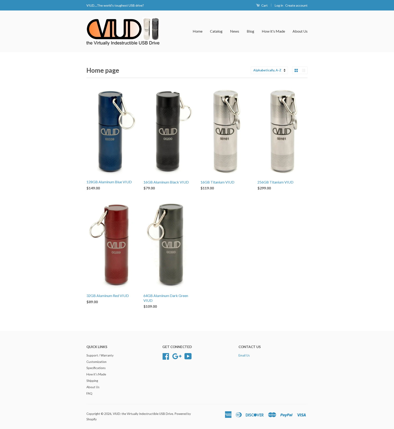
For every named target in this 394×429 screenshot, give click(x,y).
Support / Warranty (100, 355)
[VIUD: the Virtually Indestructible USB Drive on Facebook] (165, 355)
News (234, 31)
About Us (300, 31)
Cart (264, 5)
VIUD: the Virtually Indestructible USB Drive (143, 414)
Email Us (244, 355)
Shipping (92, 380)
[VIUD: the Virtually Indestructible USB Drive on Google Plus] (176, 355)
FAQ (89, 393)
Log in (279, 5)
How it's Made (273, 31)
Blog (250, 31)
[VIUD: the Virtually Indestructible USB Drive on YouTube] (188, 355)
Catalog (216, 31)
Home (197, 31)
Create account (296, 5)
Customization (96, 362)
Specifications (96, 368)
